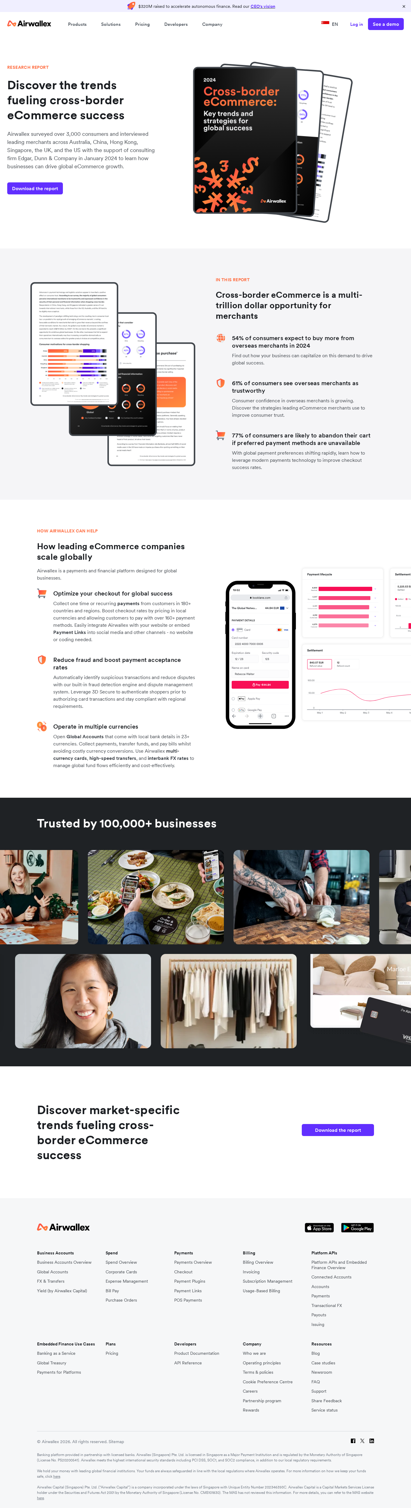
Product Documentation (196, 1353)
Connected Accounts (331, 1277)
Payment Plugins (189, 1281)
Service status (324, 1410)
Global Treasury (51, 1363)
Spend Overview (121, 1262)
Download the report (35, 188)
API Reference (188, 1363)
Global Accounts (85, 736)
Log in (356, 24)
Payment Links (69, 632)
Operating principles (262, 1363)
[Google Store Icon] (357, 1227)
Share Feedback (326, 1400)
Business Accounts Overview (64, 1262)
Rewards (251, 1410)
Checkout (183, 1272)
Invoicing (251, 1272)
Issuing (317, 1324)
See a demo (386, 24)
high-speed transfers (112, 758)
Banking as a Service (56, 1353)
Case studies (323, 1363)
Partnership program (262, 1400)
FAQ (315, 1382)
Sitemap (116, 1441)
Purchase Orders (121, 1300)
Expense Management (127, 1281)
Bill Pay (112, 1290)
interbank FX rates (168, 758)
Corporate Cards (121, 1272)
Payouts (318, 1315)
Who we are (254, 1353)
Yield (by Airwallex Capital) (62, 1290)
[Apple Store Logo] (319, 1227)
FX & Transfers (50, 1281)
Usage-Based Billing (261, 1290)
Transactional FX (326, 1305)
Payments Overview (193, 1262)
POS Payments (188, 1300)
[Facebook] (353, 1442)
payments (128, 603)
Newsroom (321, 1372)
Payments (320, 1296)
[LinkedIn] (371, 1442)
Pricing (142, 24)
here (56, 1476)
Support (318, 1391)
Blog (315, 1353)
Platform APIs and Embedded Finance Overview (339, 1265)
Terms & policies (258, 1372)
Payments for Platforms (59, 1372)
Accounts (320, 1286)
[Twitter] (362, 1442)
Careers (250, 1391)
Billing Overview (258, 1262)
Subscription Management (267, 1281)
